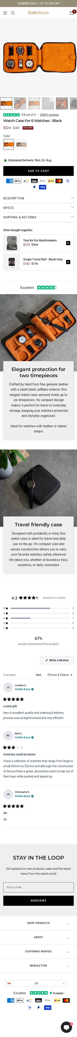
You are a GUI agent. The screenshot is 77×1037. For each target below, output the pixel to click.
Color (6, 136)
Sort (39, 675)
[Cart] (72, 13)
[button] (8, 144)
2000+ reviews (49, 114)
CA (36, 983)
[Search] (13, 13)
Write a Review (61, 661)
